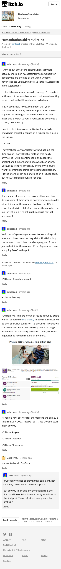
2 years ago (26, 457)
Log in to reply (10, 520)
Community (15, 26)
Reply (4, 182)
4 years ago (24, 64)
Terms (25, 555)
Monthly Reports (41, 32)
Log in (54, 3)
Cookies (7, 561)
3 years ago (24, 228)
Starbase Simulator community (16, 32)
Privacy (44, 555)
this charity (28, 319)
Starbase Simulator (29, 14)
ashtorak (16, 43)
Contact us (10, 544)
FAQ (24, 540)
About (7, 540)
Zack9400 (12, 457)
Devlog (27, 26)
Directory (8, 555)
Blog (43, 540)
